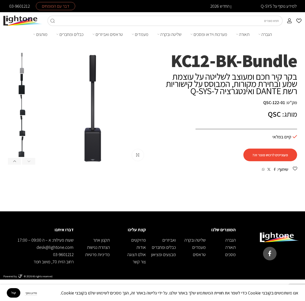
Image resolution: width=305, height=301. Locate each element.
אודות (141, 247)
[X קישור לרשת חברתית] (269, 169)
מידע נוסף (31, 293)
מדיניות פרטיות (97, 254)
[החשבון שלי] (289, 20)
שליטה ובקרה (195, 240)
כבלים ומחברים (164, 247)
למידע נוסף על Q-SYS (279, 6)
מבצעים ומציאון (163, 254)
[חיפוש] (52, 21)
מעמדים (199, 247)
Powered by (10, 276)
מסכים (230, 254)
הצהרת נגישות (98, 247)
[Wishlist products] (299, 20)
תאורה (230, 247)
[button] (28, 161)
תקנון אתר (101, 240)
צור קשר (139, 262)
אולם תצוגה (136, 254)
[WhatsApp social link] (263, 169)
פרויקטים (138, 240)
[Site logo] (23, 20)
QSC (274, 114)
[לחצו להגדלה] (137, 155)
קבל (13, 293)
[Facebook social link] (274, 169)
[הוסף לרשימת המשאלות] (295, 168)
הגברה (230, 240)
